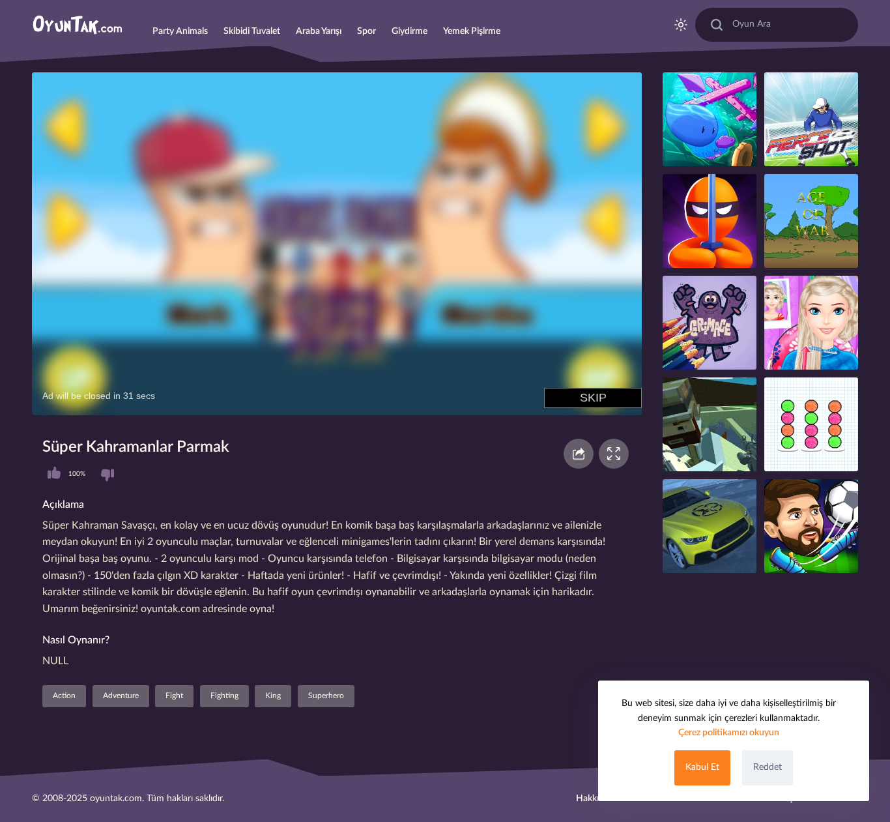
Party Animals (180, 31)
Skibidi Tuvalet (251, 31)
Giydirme (409, 31)
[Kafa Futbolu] (811, 526)
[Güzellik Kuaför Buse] (811, 323)
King (273, 695)
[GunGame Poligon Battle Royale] (709, 424)
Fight (174, 695)
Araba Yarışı (318, 31)
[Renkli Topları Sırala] (811, 424)
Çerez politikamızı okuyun (728, 732)
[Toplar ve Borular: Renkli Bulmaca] (811, 119)
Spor (366, 31)
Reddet (767, 767)
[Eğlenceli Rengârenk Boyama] (709, 323)
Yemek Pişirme (471, 31)
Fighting (224, 695)
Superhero (326, 695)
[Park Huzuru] (709, 526)
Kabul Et (702, 767)
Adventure (121, 695)
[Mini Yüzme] (709, 119)
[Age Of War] (811, 221)
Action (64, 695)
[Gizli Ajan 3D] (709, 221)
